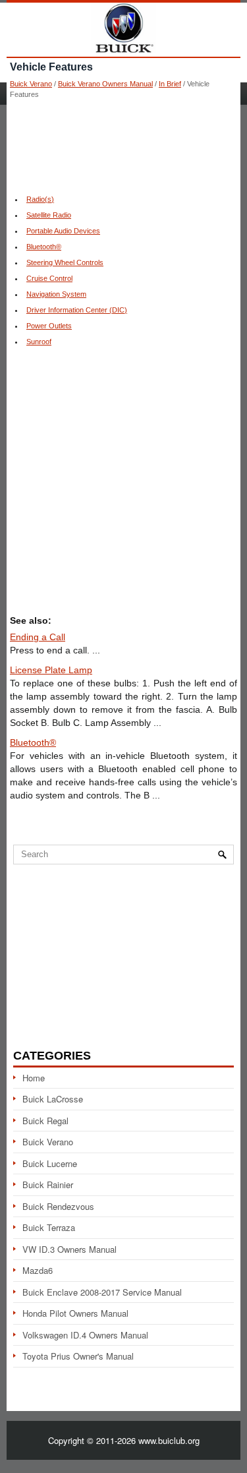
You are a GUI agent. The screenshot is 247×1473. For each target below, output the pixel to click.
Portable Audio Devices (63, 231)
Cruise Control (49, 278)
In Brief (170, 84)
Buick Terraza (48, 1227)
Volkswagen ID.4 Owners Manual (85, 1335)
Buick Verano (31, 84)
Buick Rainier (47, 1184)
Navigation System (56, 294)
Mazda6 (37, 1270)
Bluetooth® (43, 247)
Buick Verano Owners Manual (105, 84)
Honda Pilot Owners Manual (75, 1313)
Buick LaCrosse (52, 1099)
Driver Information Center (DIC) (76, 310)
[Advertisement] (123, 145)
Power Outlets (49, 326)
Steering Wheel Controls (64, 262)
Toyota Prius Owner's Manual (78, 1356)
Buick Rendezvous (58, 1206)
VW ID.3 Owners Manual (69, 1249)
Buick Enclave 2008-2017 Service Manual (102, 1292)
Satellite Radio (48, 215)
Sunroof (38, 342)
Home (33, 1077)
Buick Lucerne (49, 1163)
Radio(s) (40, 199)
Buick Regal (45, 1120)
